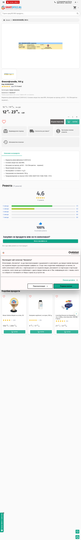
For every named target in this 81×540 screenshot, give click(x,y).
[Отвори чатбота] (77, 537)
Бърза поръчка (57, 122)
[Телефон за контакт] (77, 532)
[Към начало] (11, 7)
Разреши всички (66, 286)
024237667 (68, 3)
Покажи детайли (69, 280)
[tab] (12, 153)
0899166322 (60, 3)
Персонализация (39, 286)
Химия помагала (14, 90)
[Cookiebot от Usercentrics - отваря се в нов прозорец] (70, 252)
